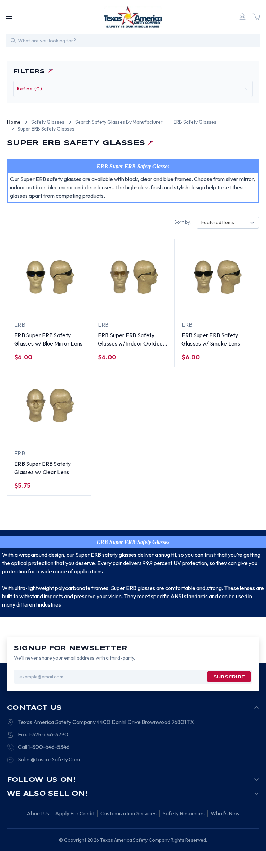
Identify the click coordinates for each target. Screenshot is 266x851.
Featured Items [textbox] (217, 222)
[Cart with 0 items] (256, 16)
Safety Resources (183, 813)
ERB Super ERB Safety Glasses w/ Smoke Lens (210, 339)
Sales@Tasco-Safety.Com (49, 759)
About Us (38, 813)
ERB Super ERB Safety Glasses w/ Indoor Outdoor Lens (131, 340)
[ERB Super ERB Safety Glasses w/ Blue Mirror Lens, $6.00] (49, 277)
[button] (133, 89)
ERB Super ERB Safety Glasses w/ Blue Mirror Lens (48, 339)
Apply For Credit (75, 813)
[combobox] (228, 223)
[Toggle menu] (9, 17)
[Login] (242, 16)
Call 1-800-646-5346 (44, 746)
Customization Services (128, 813)
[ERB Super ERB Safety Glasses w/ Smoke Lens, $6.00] (216, 277)
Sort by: (183, 222)
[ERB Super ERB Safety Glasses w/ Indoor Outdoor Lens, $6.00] (133, 277)
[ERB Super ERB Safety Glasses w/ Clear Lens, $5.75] (49, 405)
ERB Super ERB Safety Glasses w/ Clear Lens (42, 467)
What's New (225, 813)
